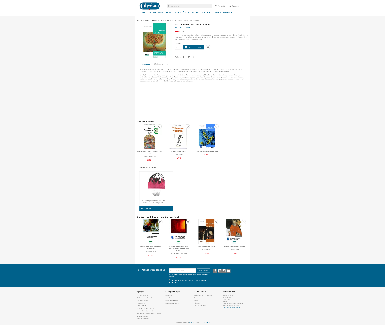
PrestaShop (193, 322)
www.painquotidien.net (145, 311)
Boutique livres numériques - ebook (149, 313)
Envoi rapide (169, 295)
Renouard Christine (182, 27)
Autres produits (173, 12)
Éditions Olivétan (191, 12)
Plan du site (141, 303)
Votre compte (200, 291)
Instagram (224, 271)
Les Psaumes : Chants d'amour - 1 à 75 (149, 152)
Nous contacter (142, 306)
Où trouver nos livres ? (144, 298)
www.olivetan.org (142, 319)
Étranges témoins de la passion (234, 247)
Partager (184, 57)
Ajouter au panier (193, 47)
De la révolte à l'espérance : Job (207, 151)
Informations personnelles (203, 295)
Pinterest (194, 57)
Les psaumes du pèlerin (178, 151)
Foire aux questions (172, 303)
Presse (161, 12)
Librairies (227, 12)
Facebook (215, 271)
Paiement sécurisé (171, 300)
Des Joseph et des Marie (206, 247)
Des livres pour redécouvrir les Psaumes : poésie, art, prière (153, 202)
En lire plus (146, 208)
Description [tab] (145, 64)
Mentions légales (142, 300)
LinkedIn (228, 271)
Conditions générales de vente (175, 298)
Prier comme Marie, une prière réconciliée (150, 248)
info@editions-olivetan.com (232, 307)
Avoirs (196, 300)
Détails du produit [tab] (161, 64)
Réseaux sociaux (142, 316)
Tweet (189, 57)
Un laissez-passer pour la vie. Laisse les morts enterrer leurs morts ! (178, 249)
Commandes (198, 298)
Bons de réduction (200, 306)
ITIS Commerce (205, 322)
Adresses (197, 303)
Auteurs (152, 12)
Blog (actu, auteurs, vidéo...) (146, 308)
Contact (217, 12)
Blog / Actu (206, 12)
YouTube (220, 271)
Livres (143, 12)
